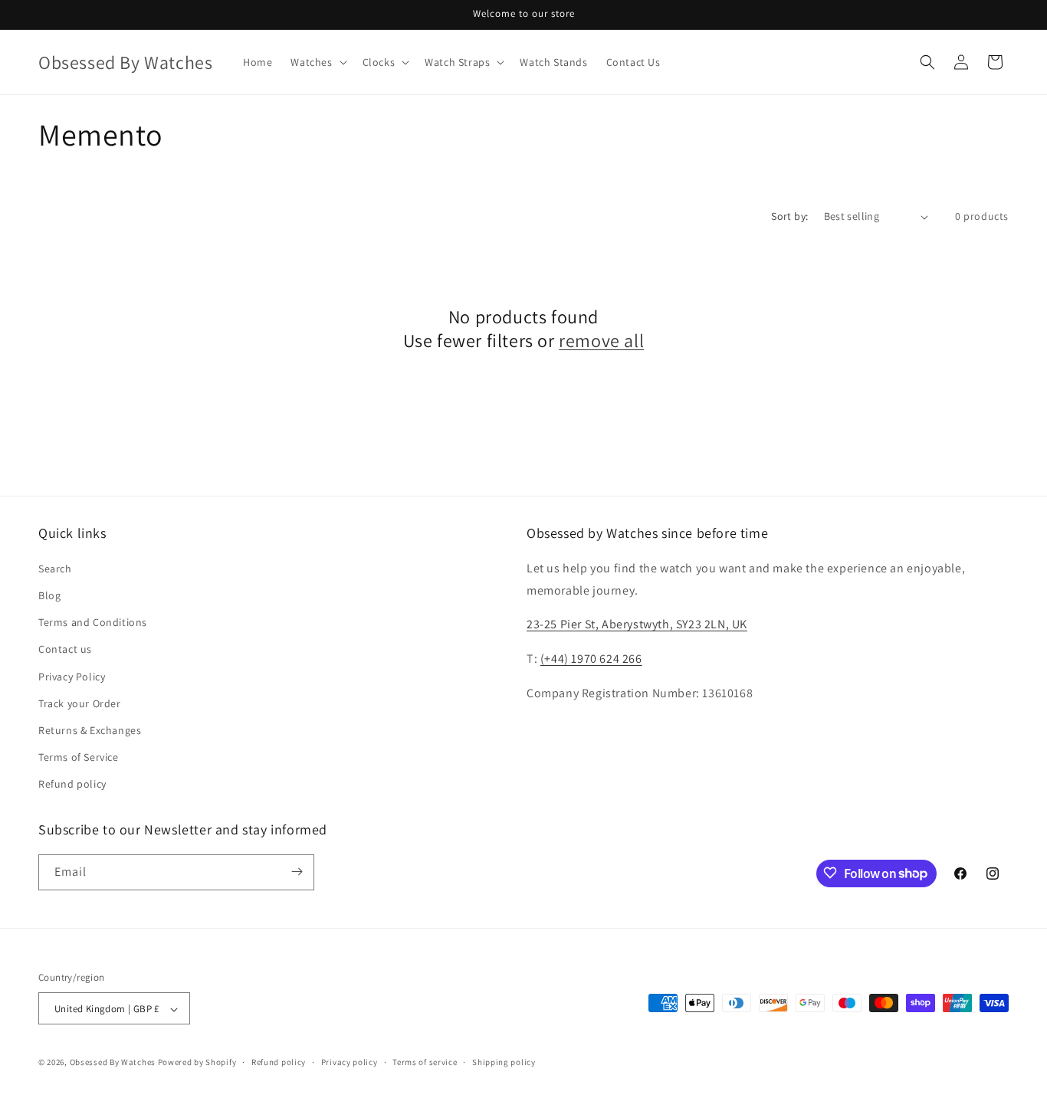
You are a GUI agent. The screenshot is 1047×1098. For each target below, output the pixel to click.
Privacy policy (349, 1062)
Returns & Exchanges (89, 729)
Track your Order (79, 703)
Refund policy (72, 784)
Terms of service (424, 1062)
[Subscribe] (296, 872)
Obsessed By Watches (113, 1062)
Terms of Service (78, 756)
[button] (317, 62)
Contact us (65, 649)
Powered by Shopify (197, 1062)
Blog (49, 594)
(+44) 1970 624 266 (591, 658)
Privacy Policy (71, 676)
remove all (601, 340)
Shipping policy (504, 1062)
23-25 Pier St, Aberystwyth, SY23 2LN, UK (637, 624)
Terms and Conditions (92, 621)
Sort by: (789, 216)
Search (55, 568)
